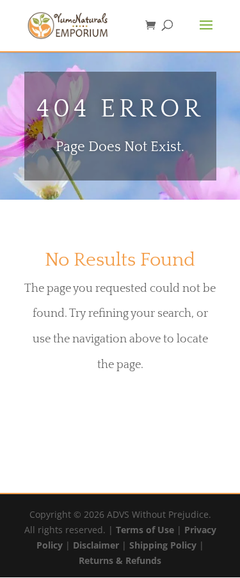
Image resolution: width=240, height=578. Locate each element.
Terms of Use (145, 530)
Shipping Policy (162, 545)
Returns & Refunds (120, 560)
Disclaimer (96, 545)
